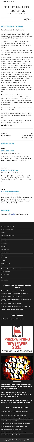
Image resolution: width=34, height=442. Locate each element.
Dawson (3, 232)
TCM (2, 277)
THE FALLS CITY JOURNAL (17, 9)
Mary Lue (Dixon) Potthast (9, 170)
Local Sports (4, 257)
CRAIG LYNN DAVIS (7, 151)
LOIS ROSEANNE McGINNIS (10, 191)
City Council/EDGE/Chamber (8, 227)
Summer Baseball (5, 274)
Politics (3, 266)
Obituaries (11, 125)
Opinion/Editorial (5, 263)
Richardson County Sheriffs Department (11, 269)
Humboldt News (5, 249)
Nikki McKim (4, 153)
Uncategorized (4, 280)
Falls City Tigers (5, 238)
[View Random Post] (24, 19)
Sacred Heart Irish (5, 271)
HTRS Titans (4, 243)
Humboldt (3, 246)
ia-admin (21, 30)
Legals (2, 255)
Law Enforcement (5, 252)
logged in (12, 214)
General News (4, 241)
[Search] (31, 19)
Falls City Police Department (8, 235)
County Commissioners (7, 229)
